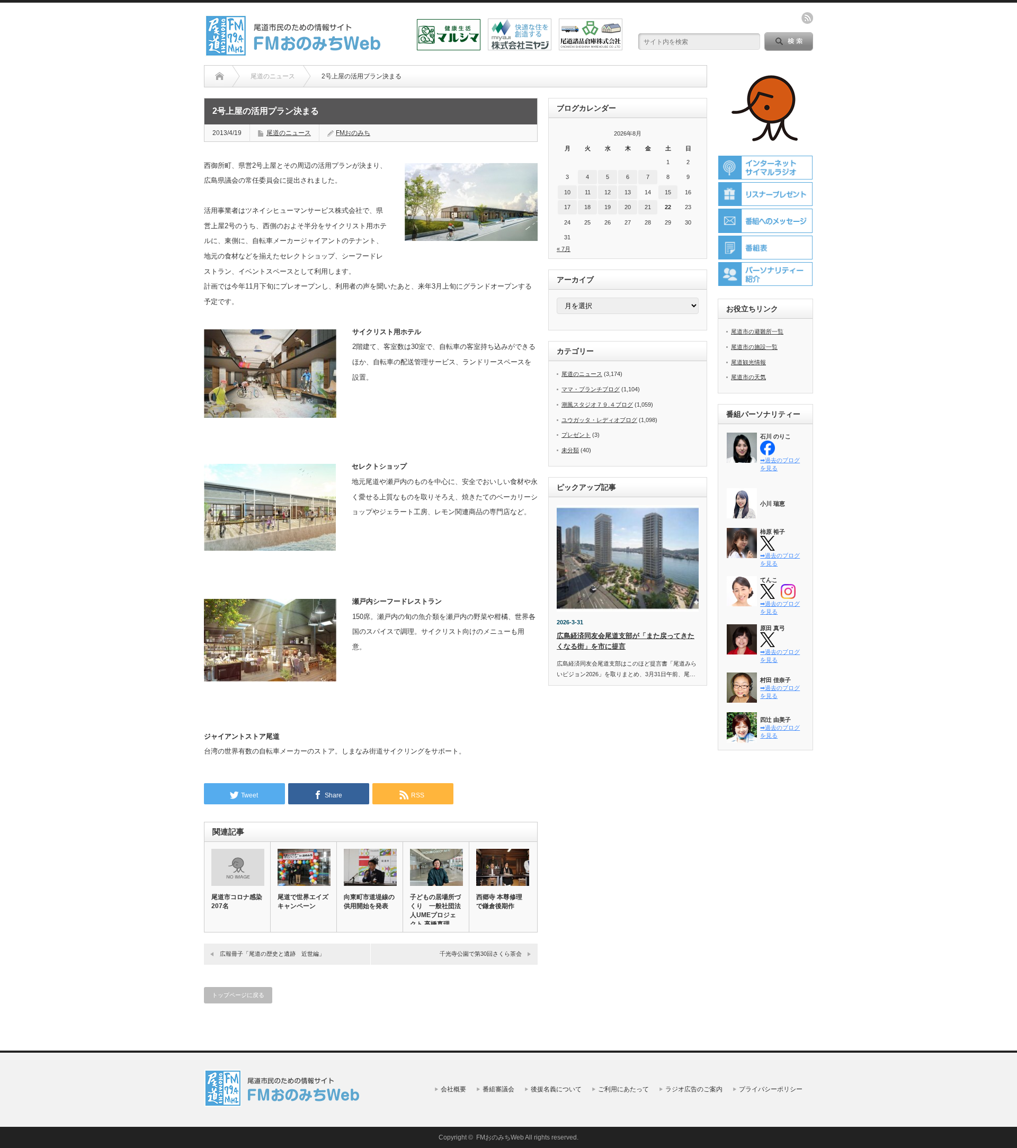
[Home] (219, 76)
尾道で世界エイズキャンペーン (303, 901)
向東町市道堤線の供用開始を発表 (369, 901)
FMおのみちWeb (500, 1137)
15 (668, 192)
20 (628, 207)
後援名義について (556, 1089)
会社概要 (453, 1089)
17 (567, 207)
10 (567, 192)
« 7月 (563, 249)
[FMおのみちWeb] (295, 52)
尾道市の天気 (748, 377)
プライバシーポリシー (770, 1089)
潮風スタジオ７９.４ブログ (597, 404)
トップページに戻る (238, 995)
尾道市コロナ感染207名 (236, 901)
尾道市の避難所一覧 (757, 331)
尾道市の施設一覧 (754, 347)
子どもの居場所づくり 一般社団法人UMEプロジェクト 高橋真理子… (435, 915)
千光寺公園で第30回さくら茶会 (481, 953)
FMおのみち (353, 133)
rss (807, 18)
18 (587, 207)
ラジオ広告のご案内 (693, 1089)
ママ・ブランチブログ (590, 389)
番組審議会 (498, 1089)
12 (607, 192)
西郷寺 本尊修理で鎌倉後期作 (499, 901)
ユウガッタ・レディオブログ (599, 420)
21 (648, 207)
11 (588, 192)
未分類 (570, 450)
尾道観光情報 (748, 362)
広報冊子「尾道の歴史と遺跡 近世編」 (272, 953)
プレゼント (576, 435)
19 (607, 207)
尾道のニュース (288, 133)
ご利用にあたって (623, 1089)
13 (628, 192)
